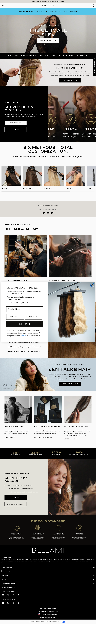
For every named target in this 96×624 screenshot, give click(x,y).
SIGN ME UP (25, 324)
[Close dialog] (92, 285)
